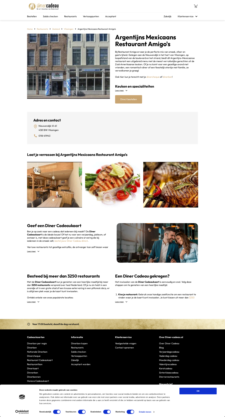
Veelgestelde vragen (125, 343)
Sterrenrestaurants (169, 376)
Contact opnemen (124, 347)
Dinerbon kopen (79, 343)
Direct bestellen (128, 99)
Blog (161, 347)
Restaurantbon (34, 364)
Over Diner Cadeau (169, 343)
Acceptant (110, 16)
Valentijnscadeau (168, 364)
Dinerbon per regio (37, 343)
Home (30, 29)
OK (198, 391)
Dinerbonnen (34, 376)
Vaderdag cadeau (168, 355)
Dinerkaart (33, 368)
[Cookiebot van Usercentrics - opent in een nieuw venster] (22, 412)
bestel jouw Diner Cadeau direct (71, 240)
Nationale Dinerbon (37, 351)
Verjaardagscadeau (169, 351)
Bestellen (32, 16)
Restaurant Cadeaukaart (40, 360)
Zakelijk (167, 16)
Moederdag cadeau (169, 360)
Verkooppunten (91, 16)
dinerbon (167, 76)
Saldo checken (50, 16)
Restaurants (70, 16)
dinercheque (153, 76)
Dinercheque (33, 355)
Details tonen (145, 412)
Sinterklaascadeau (168, 372)
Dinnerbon (32, 372)
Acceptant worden (80, 364)
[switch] (82, 412)
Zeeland (56, 29)
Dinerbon (32, 347)
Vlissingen (68, 29)
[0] (196, 6)
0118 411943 (44, 135)
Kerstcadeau (165, 368)
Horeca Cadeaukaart (38, 380)
